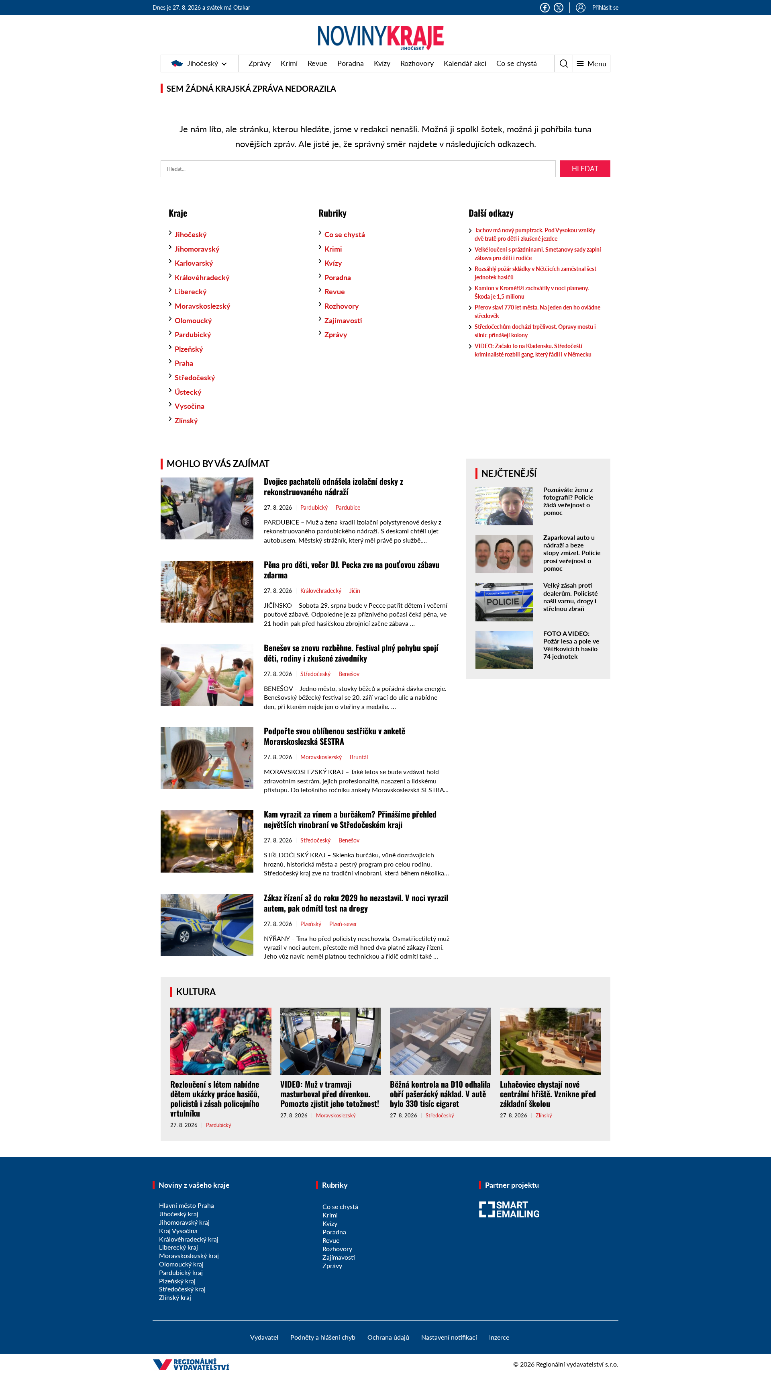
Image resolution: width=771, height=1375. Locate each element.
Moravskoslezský (202, 305)
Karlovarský (194, 262)
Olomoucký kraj (181, 1264)
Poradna (350, 63)
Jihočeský (202, 63)
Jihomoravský (197, 248)
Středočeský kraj (182, 1289)
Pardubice (348, 507)
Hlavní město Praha (186, 1205)
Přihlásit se (605, 7)
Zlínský (186, 420)
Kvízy (382, 63)
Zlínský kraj (175, 1297)
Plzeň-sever (343, 924)
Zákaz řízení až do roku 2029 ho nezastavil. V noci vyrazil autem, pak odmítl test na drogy (356, 902)
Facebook (545, 7)
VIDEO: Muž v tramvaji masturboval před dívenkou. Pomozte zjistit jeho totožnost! (329, 1093)
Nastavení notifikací (449, 1337)
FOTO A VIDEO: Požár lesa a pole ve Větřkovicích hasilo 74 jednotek (571, 644)
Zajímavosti (343, 320)
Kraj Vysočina (178, 1230)
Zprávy (260, 63)
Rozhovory (417, 63)
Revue (317, 63)
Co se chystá (516, 63)
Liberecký (191, 291)
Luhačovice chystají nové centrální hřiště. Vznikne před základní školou (548, 1093)
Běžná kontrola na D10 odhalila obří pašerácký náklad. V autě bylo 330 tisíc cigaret (440, 1093)
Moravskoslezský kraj (189, 1255)
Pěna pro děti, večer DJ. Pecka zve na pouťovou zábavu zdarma (351, 569)
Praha (184, 363)
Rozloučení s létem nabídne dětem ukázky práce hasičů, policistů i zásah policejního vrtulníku (214, 1098)
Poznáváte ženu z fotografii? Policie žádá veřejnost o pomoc (568, 501)
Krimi (289, 63)
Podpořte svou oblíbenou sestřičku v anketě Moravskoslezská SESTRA (334, 736)
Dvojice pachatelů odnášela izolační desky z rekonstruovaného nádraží (333, 486)
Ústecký (188, 391)
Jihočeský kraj (178, 1213)
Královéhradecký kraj (188, 1239)
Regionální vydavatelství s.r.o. (577, 1364)
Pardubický (193, 334)
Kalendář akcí (465, 63)
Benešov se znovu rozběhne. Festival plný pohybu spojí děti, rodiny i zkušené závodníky (351, 652)
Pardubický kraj (181, 1272)
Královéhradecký (202, 277)
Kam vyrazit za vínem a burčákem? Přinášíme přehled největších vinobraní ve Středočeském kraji (350, 819)
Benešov (349, 674)
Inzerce (499, 1337)
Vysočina (189, 406)
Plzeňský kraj (177, 1281)
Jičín (354, 591)
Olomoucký (193, 320)
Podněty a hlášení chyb (322, 1337)
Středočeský (195, 377)
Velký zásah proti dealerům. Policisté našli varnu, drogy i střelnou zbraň (570, 596)
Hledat (585, 168)
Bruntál (359, 757)
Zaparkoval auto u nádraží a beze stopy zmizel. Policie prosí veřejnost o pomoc (572, 552)
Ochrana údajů (388, 1337)
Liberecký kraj (178, 1247)
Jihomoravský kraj (184, 1222)
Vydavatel (264, 1337)
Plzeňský (189, 348)
